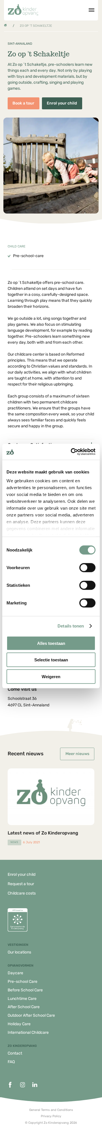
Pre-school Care (22, 981)
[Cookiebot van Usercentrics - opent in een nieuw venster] (71, 452)
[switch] (87, 567)
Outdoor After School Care (31, 1015)
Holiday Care (19, 1024)
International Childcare (28, 1032)
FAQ (11, 1061)
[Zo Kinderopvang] (23, 10)
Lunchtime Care (22, 998)
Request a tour (21, 883)
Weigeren (51, 676)
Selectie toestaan (51, 659)
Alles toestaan (51, 643)
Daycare (15, 973)
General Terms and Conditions (51, 1110)
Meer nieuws (77, 753)
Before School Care (25, 990)
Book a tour (23, 103)
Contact (15, 1053)
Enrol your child (62, 103)
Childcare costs (22, 893)
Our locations (19, 952)
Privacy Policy (51, 1116)
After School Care (24, 1006)
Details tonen (71, 626)
